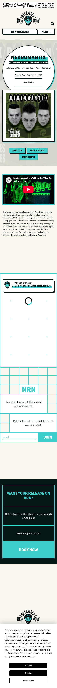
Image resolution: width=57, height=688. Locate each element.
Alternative (11, 67)
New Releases (20, 31)
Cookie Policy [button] (13, 653)
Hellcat (31, 82)
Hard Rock (29, 67)
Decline (28, 673)
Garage (20, 67)
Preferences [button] (30, 656)
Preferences (28, 681)
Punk (38, 67)
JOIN (48, 437)
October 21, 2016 (34, 75)
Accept (28, 666)
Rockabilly (46, 67)
